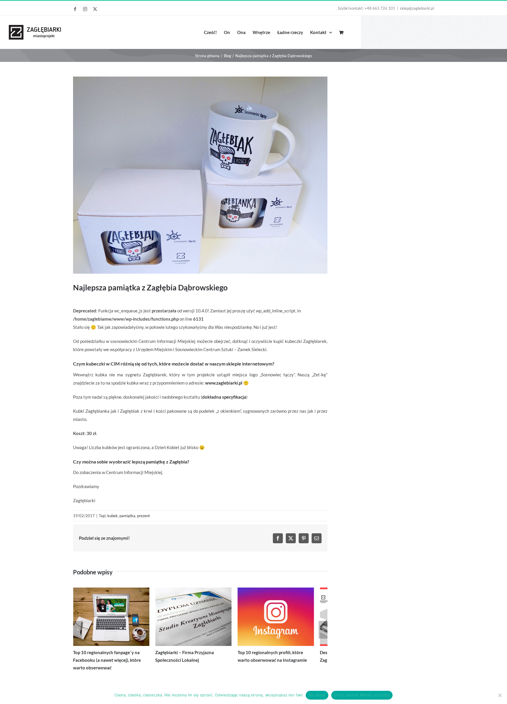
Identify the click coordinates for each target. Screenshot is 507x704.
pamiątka (127, 515)
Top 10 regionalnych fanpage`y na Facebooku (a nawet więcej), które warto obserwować (113, 663)
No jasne (317, 695)
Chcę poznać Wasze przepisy (362, 695)
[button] (77, 631)
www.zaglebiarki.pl (223, 382)
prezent (143, 515)
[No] (500, 695)
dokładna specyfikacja (224, 397)
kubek (112, 515)
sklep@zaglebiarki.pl (417, 8)
